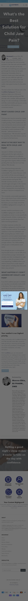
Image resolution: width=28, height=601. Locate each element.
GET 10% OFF (7, 306)
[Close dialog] (26, 292)
